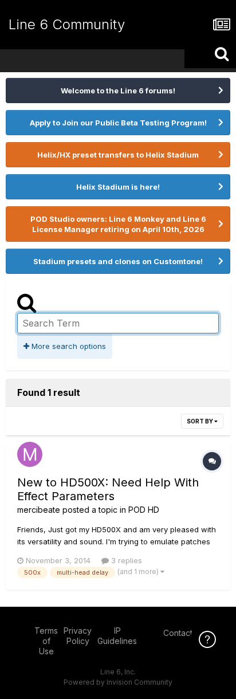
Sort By (200, 421)
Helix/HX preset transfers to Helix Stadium (118, 154)
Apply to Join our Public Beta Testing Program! (118, 122)
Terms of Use (46, 641)
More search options (67, 346)
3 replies (125, 560)
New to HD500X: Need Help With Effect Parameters (108, 489)
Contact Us (183, 633)
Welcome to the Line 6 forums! (118, 90)
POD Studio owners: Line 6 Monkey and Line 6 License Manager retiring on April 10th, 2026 (118, 224)
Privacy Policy (78, 636)
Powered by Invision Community (118, 682)
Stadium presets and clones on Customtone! (118, 261)
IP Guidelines (117, 636)
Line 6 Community (67, 24)
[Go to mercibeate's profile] (29, 454)
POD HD (143, 510)
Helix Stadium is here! (118, 186)
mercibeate (38, 510)
